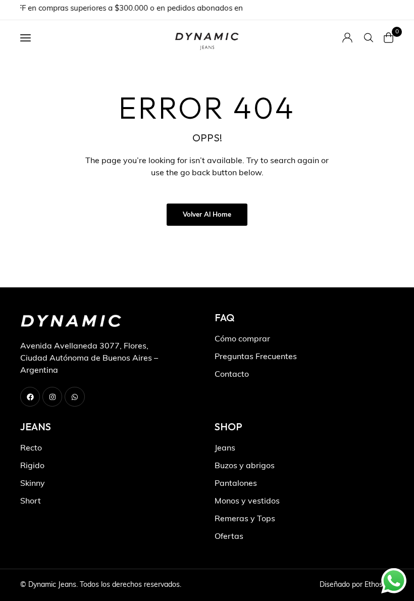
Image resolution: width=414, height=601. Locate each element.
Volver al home (207, 215)
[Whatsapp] (74, 397)
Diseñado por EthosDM (357, 585)
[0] (389, 37)
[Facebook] (30, 397)
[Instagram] (52, 397)
